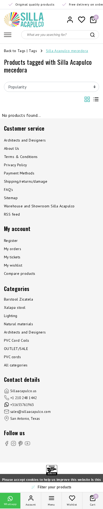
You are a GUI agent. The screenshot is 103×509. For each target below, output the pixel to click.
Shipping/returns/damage (25, 181)
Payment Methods (19, 173)
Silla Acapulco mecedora (67, 50)
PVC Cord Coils (16, 340)
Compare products (19, 273)
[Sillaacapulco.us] (24, 19)
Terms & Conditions (21, 156)
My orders (12, 248)
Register (11, 240)
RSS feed (12, 214)
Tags (33, 50)
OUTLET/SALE (16, 348)
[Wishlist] (81, 19)
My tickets (12, 257)
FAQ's (8, 189)
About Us (11, 148)
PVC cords (12, 356)
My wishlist (13, 265)
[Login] (70, 19)
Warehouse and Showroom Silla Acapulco (39, 206)
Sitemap (11, 197)
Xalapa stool (15, 307)
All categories (16, 365)
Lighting (10, 315)
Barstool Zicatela (18, 299)
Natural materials (18, 324)
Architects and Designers (25, 140)
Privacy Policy (15, 164)
